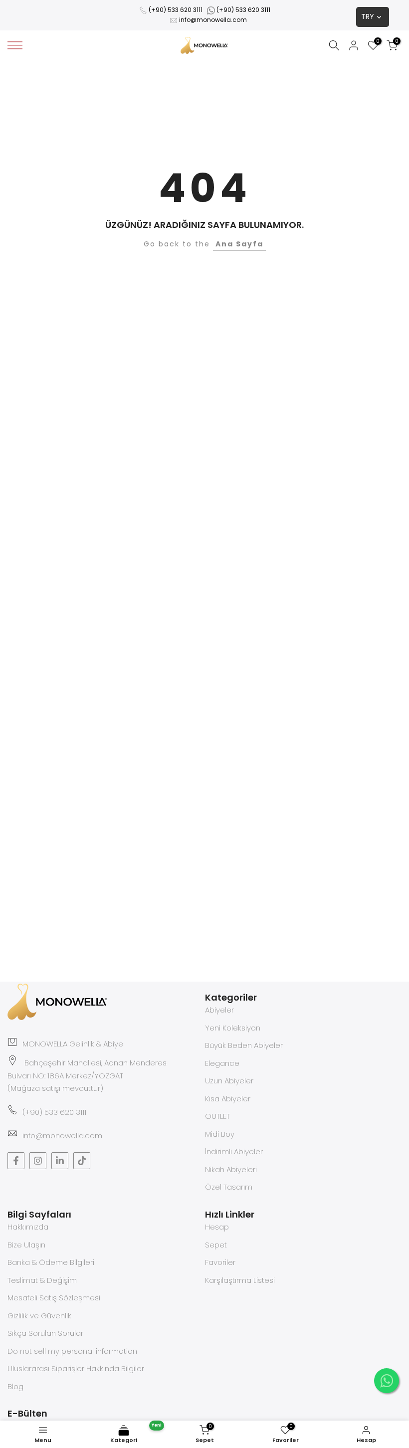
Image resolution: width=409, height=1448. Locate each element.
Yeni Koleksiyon (232, 1028)
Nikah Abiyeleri (231, 1169)
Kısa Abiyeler (227, 1098)
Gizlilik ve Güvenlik (39, 1315)
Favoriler (220, 1262)
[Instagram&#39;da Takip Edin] (37, 1160)
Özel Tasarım (228, 1187)
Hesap (217, 1227)
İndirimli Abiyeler (234, 1151)
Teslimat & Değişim (42, 1280)
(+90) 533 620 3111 (176, 9)
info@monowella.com (213, 19)
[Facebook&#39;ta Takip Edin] (15, 1160)
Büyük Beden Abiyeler (244, 1045)
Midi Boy (219, 1134)
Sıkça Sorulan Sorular (45, 1333)
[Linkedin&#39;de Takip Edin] (59, 1160)
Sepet (216, 1245)
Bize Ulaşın (26, 1245)
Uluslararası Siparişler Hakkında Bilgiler (75, 1368)
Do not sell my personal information (72, 1351)
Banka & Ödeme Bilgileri (50, 1262)
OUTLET (217, 1116)
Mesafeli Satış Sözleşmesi (53, 1297)
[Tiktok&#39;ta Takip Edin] (81, 1160)
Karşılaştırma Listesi (240, 1280)
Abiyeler (219, 1010)
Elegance (222, 1063)
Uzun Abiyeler (229, 1080)
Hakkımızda (27, 1227)
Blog (15, 1386)
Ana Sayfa (239, 244)
